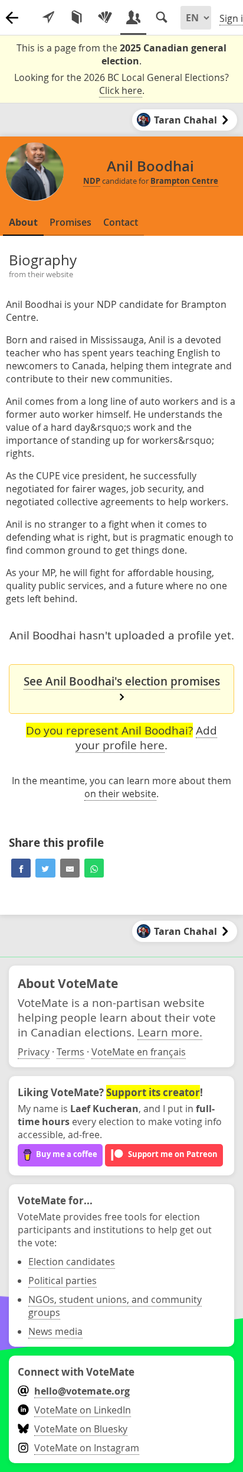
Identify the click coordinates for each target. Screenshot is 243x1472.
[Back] (12, 18)
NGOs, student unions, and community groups (115, 1306)
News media (55, 1331)
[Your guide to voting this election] (48, 17)
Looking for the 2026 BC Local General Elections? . (121, 84)
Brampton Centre (184, 181)
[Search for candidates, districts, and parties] (162, 17)
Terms (70, 1051)
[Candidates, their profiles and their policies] (133, 17)
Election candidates (71, 1261)
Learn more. (169, 1032)
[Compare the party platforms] (77, 17)
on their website (120, 793)
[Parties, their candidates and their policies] (105, 17)
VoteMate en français (138, 1051)
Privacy (34, 1051)
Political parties (62, 1280)
